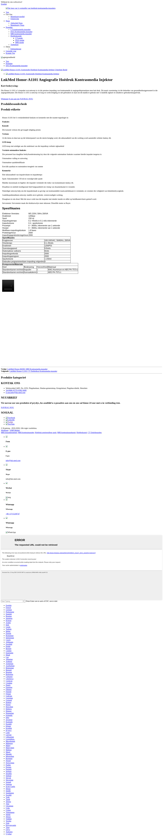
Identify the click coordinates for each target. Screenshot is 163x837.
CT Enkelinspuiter (94, 432)
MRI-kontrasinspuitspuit (66, 432)
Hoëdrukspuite (16, 36)
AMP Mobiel (15, 430)
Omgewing (15, 19)
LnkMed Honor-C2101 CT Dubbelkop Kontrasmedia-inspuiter (33, 371)
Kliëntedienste (16, 49)
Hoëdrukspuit (81, 432)
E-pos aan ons (14, 99)
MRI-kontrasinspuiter (26, 432)
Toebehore (14, 45)
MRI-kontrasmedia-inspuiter (21, 34)
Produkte (9, 27)
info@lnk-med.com (13, 461)
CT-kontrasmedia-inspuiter (21, 30)
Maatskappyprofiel (18, 17)
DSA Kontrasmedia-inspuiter (21, 32)
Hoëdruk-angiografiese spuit (45, 432)
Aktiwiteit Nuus (17, 23)
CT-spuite (19, 38)
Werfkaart (4, 430)
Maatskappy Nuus (17, 25)
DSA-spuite (19, 40)
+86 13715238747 (13, 514)
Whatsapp (4, 99)
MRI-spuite (19, 42)
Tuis (7, 12)
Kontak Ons (10, 53)
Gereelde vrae (11, 51)
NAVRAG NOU (26, 99)
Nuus (8, 21)
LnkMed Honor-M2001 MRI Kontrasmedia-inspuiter (27, 369)
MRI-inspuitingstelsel (9, 432)
